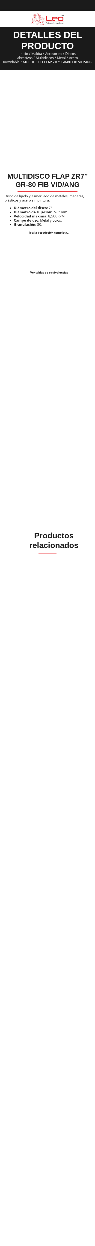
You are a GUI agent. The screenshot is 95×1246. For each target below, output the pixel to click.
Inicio (24, 53)
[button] (5, 19)
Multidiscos (45, 57)
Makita (36, 53)
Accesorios (53, 53)
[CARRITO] (88, 18)
